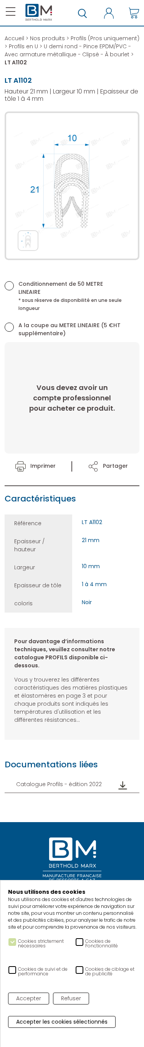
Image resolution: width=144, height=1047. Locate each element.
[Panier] (134, 12)
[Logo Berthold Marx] (72, 860)
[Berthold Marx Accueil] (38, 12)
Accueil (14, 38)
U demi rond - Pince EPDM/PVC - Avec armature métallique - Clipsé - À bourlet (68, 50)
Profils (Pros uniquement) (105, 38)
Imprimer (42, 466)
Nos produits (47, 38)
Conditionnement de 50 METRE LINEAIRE (70, 295)
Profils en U (23, 46)
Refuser (71, 998)
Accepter (28, 998)
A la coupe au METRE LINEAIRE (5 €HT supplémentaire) (69, 329)
